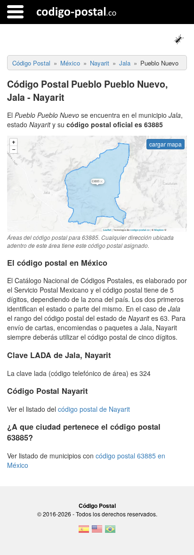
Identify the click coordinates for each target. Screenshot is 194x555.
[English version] (97, 532)
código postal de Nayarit (94, 409)
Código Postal (97, 505)
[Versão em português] (110, 532)
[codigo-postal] (76, 12)
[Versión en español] (83, 532)
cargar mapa (165, 144)
